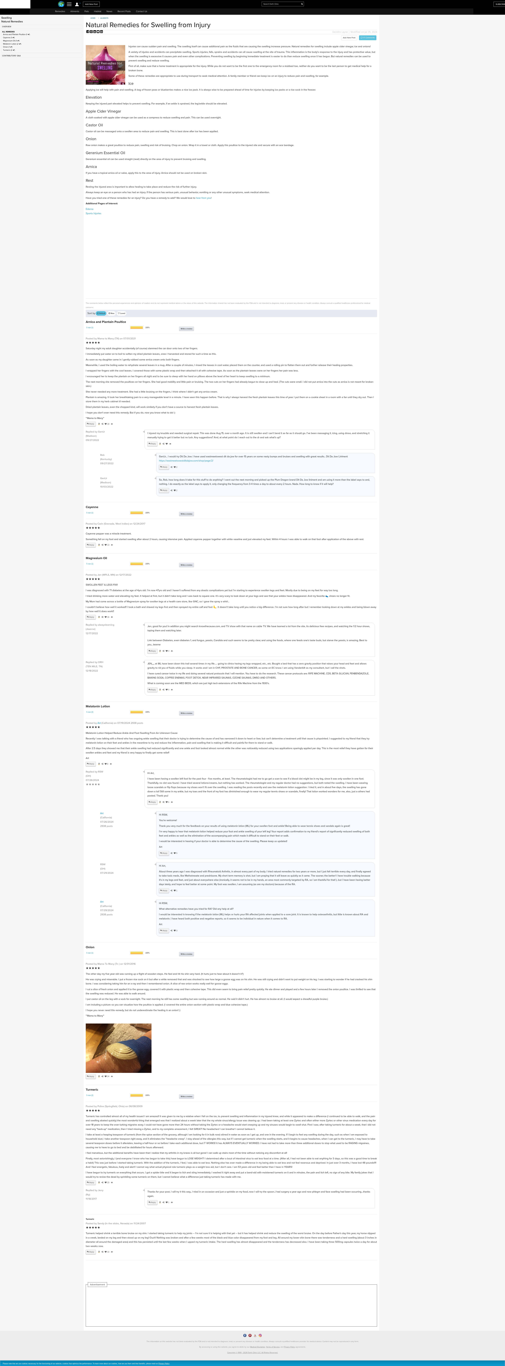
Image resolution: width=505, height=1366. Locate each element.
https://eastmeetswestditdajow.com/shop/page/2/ (186, 460)
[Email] (98, 32)
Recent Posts (124, 11)
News (109, 11)
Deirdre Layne (340, 32)
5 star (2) (89, 712)
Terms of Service (273, 1347)
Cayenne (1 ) (9, 37)
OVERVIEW (6, 27)
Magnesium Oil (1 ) (11, 41)
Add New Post (91, 4)
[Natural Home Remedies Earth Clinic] (61, 4)
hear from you (203, 198)
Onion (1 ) (7, 47)
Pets (86, 11)
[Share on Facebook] (88, 32)
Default (102, 313)
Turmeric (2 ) (9, 50)
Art (99, 723)
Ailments (74, 11)
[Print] (101, 32)
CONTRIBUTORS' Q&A (11, 56)
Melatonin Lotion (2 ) (12, 44)
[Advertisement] (165, 256)
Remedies (60, 11)
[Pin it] (91, 32)
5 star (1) (89, 328)
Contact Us (141, 11)
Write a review (186, 329)
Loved (122, 313)
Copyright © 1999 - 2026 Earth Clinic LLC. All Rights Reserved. (252, 1353)
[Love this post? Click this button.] (166, 444)
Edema (89, 209)
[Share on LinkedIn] (95, 32)
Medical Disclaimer (257, 1347)
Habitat (97, 11)
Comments (369, 37)
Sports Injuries (93, 213)
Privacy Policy (289, 1347)
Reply (91, 424)
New (112, 313)
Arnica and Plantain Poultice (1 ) (16, 34)
